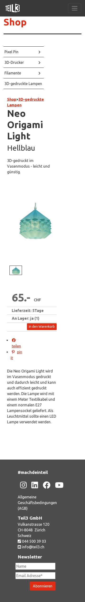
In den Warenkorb (42, 326)
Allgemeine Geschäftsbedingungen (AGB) (37, 502)
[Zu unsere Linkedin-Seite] (34, 485)
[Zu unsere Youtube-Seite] (59, 485)
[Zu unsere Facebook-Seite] (46, 485)
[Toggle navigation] (74, 8)
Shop (11, 99)
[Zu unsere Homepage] (12, 8)
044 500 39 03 (33, 541)
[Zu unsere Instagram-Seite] (23, 485)
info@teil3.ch (32, 547)
